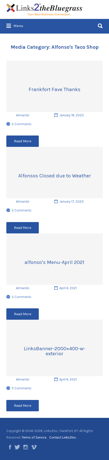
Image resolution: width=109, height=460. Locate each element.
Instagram (25, 447)
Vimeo (34, 447)
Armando (22, 115)
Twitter (17, 447)
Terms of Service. (34, 437)
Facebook (10, 447)
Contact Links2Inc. (63, 437)
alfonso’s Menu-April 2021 (54, 262)
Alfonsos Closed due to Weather (54, 176)
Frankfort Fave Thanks (54, 89)
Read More (22, 141)
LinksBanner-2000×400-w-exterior (54, 351)
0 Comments (21, 124)
